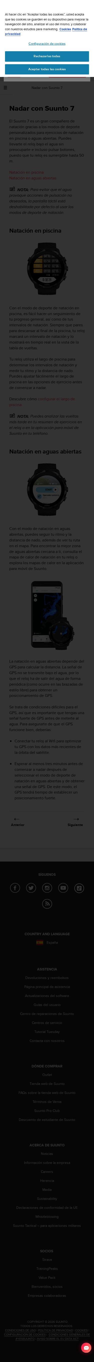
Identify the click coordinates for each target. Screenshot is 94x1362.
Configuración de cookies (47, 44)
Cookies (65, 29)
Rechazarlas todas (47, 56)
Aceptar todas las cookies (47, 69)
